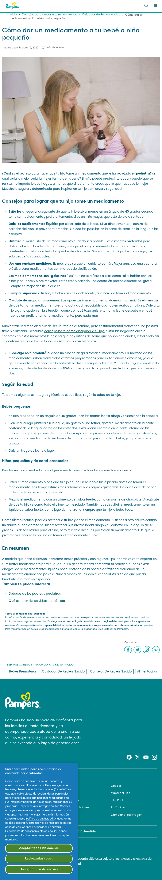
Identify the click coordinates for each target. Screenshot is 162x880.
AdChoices (118, 807)
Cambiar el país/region (126, 815)
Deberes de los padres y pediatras (35, 593)
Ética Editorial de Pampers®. (113, 629)
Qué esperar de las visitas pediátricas (37, 601)
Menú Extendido (83, 831)
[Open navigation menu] (155, 5)
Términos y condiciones (133, 859)
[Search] (146, 5)
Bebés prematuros (22, 671)
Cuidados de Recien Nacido (101, 14)
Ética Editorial (67, 786)
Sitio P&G (117, 800)
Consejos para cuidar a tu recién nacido (49, 14)
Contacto (64, 793)
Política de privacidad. (40, 818)
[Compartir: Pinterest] (156, 649)
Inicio (13, 14)
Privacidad (65, 815)
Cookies (116, 786)
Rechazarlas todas (39, 858)
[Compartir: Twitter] (137, 649)
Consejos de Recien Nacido (111, 671)
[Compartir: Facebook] (128, 649)
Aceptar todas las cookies (38, 848)
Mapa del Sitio (120, 793)
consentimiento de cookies (41, 831)
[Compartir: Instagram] (146, 649)
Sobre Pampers (68, 800)
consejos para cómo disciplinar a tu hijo (74, 331)
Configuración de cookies (39, 869)
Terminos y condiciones (73, 807)
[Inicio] (12, 5)
